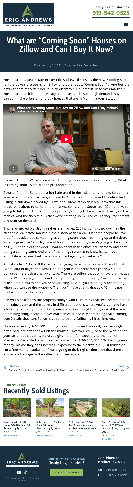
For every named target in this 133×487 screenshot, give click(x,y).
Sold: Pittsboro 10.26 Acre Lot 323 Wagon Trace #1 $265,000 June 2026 (115, 427)
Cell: (112, 469)
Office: (114, 475)
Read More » (10, 435)
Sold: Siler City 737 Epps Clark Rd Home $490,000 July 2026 (50, 425)
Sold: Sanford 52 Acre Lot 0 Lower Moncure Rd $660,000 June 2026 (83, 425)
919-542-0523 (111, 13)
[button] (126, 24)
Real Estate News (88, 65)
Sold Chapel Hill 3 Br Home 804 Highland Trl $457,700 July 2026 (16, 425)
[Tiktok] (25, 472)
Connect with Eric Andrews (66, 458)
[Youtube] (18, 472)
